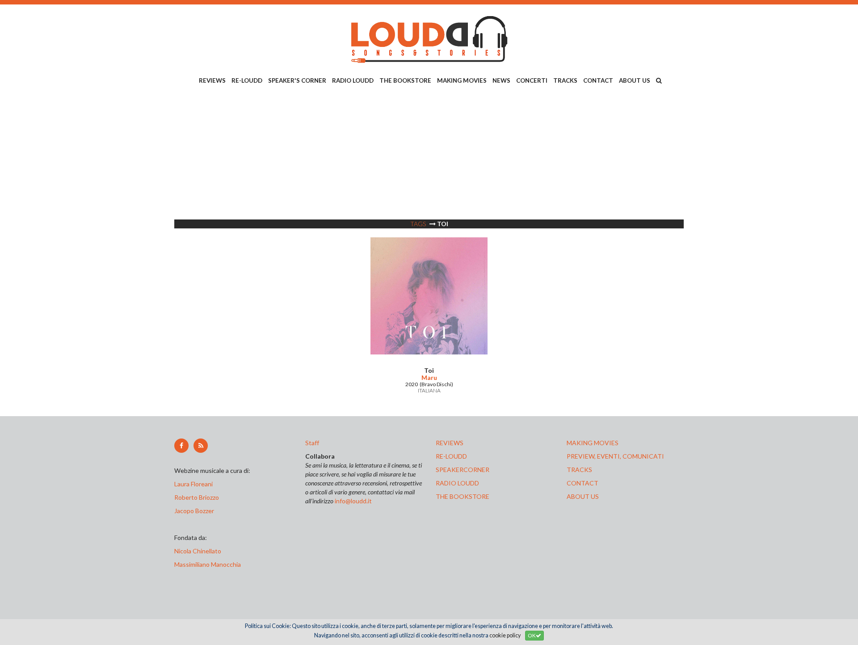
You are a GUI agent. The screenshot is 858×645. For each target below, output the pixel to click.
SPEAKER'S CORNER (297, 80)
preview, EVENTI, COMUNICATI (615, 456)
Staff (312, 443)
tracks (579, 469)
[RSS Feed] (200, 445)
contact (582, 483)
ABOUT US (634, 80)
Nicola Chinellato (197, 551)
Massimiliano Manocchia (207, 564)
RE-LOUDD (246, 80)
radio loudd (457, 483)
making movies (592, 443)
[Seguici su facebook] (181, 445)
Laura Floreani (194, 484)
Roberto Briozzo (196, 497)
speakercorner (462, 469)
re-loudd (451, 456)
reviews (449, 443)
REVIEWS (212, 80)
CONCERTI (531, 80)
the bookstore (462, 496)
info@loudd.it (353, 501)
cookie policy (505, 635)
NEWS (501, 80)
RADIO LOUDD (353, 80)
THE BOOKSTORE (405, 80)
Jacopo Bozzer (194, 510)
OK (532, 635)
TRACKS (565, 80)
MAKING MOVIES (462, 80)
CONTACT (598, 80)
